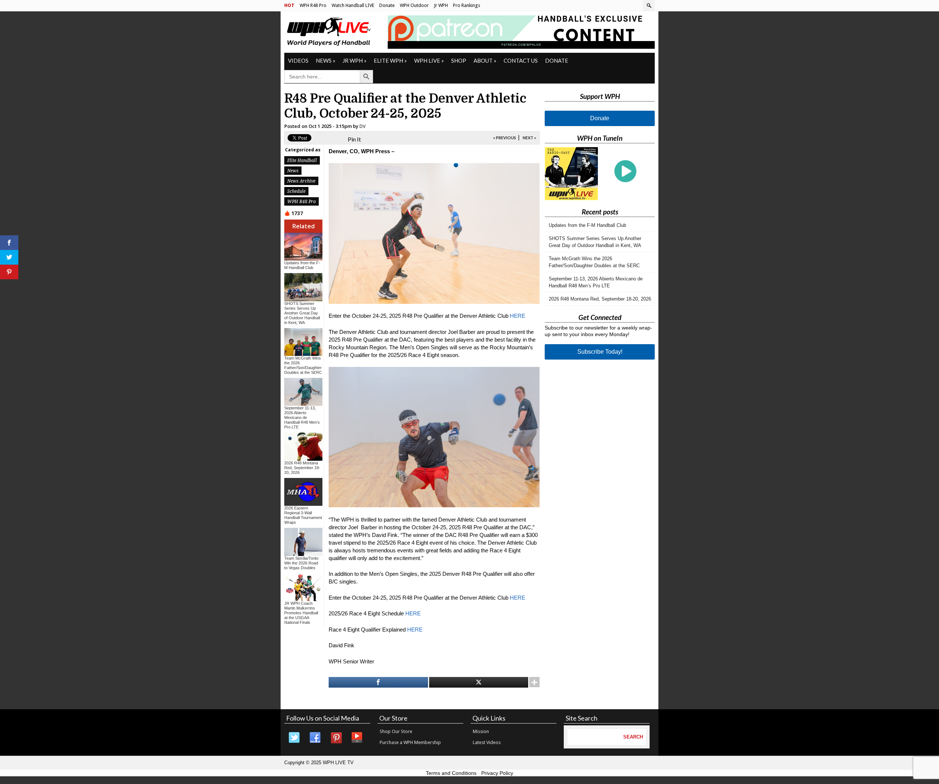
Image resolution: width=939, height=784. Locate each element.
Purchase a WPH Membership (410, 742)
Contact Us (521, 60)
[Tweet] (479, 682)
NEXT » (529, 137)
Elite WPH (390, 60)
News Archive (301, 181)
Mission (481, 731)
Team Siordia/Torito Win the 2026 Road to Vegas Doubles (301, 563)
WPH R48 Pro (313, 5)
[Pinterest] (336, 738)
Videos (298, 60)
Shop (458, 60)
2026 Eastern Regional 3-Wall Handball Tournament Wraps (303, 515)
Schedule (296, 191)
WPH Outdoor (414, 5)
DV (362, 126)
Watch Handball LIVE (353, 5)
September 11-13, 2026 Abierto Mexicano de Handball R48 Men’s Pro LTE (302, 417)
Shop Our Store (396, 731)
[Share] (378, 682)
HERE (517, 316)
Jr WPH (441, 5)
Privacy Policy (497, 773)
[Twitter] (294, 738)
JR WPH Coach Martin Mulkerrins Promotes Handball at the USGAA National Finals (301, 613)
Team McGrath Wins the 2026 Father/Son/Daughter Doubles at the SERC (303, 365)
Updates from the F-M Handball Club (302, 265)
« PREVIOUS (504, 137)
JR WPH (354, 60)
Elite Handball (302, 160)
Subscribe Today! (599, 352)
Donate (387, 5)
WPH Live (429, 60)
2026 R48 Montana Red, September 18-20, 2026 (302, 468)
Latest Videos (487, 742)
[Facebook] (315, 738)
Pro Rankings (466, 5)
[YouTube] (357, 738)
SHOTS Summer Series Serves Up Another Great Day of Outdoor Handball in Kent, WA (302, 313)
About (485, 60)
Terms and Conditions (451, 773)
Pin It (354, 139)
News (325, 60)
